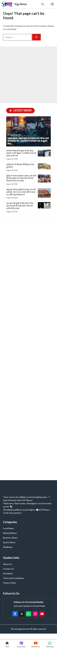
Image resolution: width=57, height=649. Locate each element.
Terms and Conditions (13, 578)
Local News (8, 528)
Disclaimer (8, 573)
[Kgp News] (7, 4)
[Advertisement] (28, 75)
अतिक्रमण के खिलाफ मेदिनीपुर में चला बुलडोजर (20, 165)
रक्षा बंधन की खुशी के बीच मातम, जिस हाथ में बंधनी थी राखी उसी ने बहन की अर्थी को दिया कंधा (19, 206)
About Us (7, 564)
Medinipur (8, 547)
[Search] (36, 37)
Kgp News (21, 4)
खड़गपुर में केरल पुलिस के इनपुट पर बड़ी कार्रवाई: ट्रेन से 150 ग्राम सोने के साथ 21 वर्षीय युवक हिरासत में (21, 192)
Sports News (9, 542)
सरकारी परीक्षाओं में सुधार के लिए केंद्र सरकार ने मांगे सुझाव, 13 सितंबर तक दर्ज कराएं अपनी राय (21, 153)
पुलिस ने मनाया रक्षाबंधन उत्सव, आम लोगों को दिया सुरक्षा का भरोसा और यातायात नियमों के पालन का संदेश (21, 178)
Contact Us (8, 568)
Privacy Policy (9, 583)
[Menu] (52, 4)
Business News (10, 537)
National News (10, 533)
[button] (42, 4)
